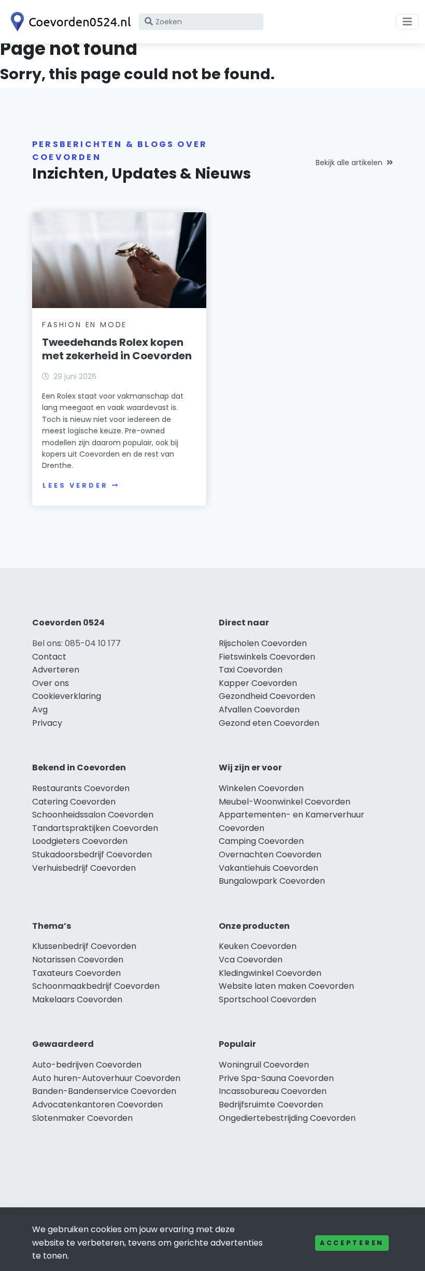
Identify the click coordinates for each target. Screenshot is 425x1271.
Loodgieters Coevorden (80, 841)
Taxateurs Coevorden (76, 973)
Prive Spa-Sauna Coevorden (276, 1078)
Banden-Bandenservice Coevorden (104, 1091)
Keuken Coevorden (257, 946)
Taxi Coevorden (250, 670)
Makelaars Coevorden (77, 999)
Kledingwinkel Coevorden (270, 973)
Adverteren (55, 670)
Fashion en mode (84, 324)
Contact (49, 657)
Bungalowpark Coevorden (272, 881)
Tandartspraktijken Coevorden (95, 828)
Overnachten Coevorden (270, 854)
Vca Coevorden (250, 960)
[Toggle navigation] (407, 22)
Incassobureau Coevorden (273, 1091)
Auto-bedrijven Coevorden (86, 1065)
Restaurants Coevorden (81, 788)
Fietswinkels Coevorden (267, 657)
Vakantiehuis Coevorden (268, 868)
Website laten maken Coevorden (286, 986)
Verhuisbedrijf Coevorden (84, 868)
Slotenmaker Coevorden (82, 1118)
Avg (40, 709)
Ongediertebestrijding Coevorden (287, 1118)
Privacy (47, 723)
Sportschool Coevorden (267, 999)
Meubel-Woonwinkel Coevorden (284, 802)
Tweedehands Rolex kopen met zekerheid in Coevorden (117, 349)
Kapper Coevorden (258, 683)
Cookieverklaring (66, 696)
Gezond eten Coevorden (269, 723)
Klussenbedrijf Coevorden (84, 946)
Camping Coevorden (261, 841)
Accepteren (352, 1242)
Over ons (50, 683)
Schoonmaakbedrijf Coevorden (96, 986)
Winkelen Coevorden (261, 788)
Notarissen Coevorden (77, 960)
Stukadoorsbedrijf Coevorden (92, 854)
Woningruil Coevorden (264, 1065)
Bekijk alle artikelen (349, 162)
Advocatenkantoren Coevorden (97, 1105)
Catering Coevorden (74, 802)
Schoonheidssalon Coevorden (92, 815)
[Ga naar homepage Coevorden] (68, 21)
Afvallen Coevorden (259, 709)
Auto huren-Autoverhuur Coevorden (106, 1078)
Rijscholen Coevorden (263, 643)
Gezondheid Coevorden (267, 696)
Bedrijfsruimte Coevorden (271, 1105)
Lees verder (75, 485)
